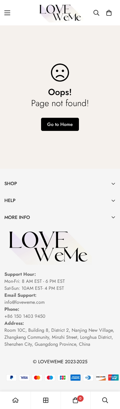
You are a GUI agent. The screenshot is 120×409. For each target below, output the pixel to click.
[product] (15, 400)
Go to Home (60, 124)
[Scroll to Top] (109, 378)
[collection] (46, 400)
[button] (109, 13)
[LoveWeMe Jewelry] (60, 12)
